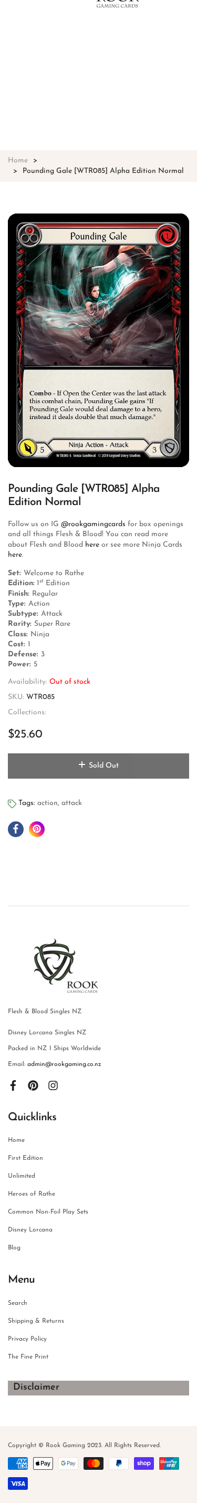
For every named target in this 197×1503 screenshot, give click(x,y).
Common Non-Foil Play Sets (48, 1212)
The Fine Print (28, 1357)
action (47, 803)
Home (16, 1140)
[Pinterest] (33, 1085)
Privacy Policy (27, 1339)
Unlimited (21, 1176)
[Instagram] (53, 1085)
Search (17, 1303)
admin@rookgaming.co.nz (64, 1064)
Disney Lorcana (30, 1230)
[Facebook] (13, 1085)
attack (71, 803)
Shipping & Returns (36, 1321)
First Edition (25, 1158)
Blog (14, 1248)
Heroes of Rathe (31, 1194)
